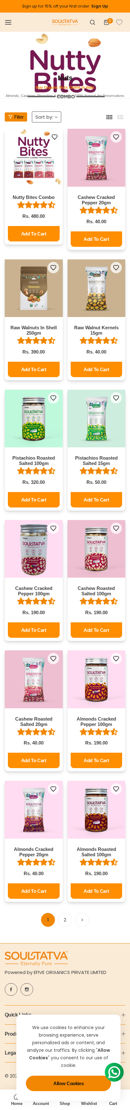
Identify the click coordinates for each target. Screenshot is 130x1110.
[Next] (82, 920)
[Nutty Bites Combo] (34, 158)
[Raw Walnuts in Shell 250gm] (34, 288)
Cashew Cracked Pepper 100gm (33, 591)
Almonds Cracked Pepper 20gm (33, 852)
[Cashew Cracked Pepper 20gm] (97, 158)
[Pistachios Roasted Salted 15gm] (97, 419)
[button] (54, 137)
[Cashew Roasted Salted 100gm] (97, 549)
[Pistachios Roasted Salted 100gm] (34, 419)
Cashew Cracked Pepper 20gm (96, 200)
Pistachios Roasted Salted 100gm (33, 460)
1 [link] (48, 919)
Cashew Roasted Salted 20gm (33, 721)
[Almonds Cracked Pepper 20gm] (34, 810)
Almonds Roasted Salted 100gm (96, 852)
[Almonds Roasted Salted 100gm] (97, 810)
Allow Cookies (68, 1083)
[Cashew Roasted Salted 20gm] (34, 679)
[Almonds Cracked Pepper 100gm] (97, 679)
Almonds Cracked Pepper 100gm (96, 721)
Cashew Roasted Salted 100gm (96, 591)
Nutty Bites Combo (34, 197)
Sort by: (44, 117)
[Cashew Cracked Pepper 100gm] (34, 549)
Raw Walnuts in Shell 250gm (33, 330)
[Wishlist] (119, 22)
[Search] (92, 22)
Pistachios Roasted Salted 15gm (96, 460)
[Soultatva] (65, 22)
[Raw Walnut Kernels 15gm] (97, 288)
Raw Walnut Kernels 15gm (96, 330)
